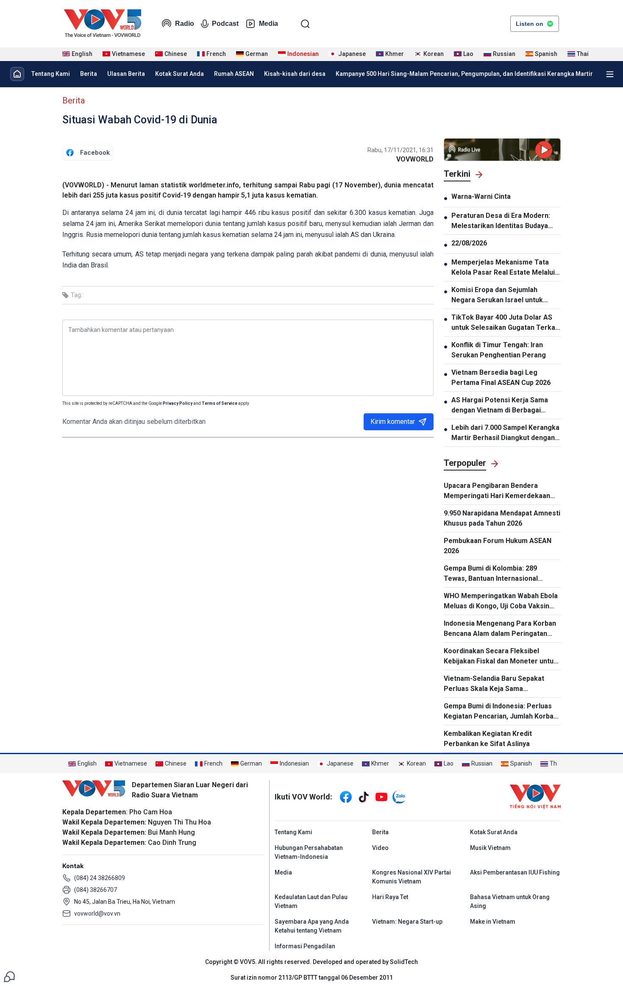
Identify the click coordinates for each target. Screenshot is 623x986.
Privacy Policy (177, 403)
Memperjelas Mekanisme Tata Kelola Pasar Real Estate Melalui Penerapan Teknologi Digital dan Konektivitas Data (503, 268)
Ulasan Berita (126, 73)
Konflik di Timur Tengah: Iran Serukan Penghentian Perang (498, 350)
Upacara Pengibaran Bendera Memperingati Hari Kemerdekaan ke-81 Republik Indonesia (497, 491)
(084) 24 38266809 (99, 878)
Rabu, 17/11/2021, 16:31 (400, 150)
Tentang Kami (50, 73)
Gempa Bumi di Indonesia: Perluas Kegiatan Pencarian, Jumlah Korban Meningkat (500, 711)
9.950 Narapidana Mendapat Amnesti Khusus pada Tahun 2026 (502, 518)
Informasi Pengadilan (305, 946)
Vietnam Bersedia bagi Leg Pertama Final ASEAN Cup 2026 (501, 377)
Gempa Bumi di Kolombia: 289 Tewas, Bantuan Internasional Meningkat (491, 574)
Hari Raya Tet (390, 897)
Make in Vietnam (492, 921)
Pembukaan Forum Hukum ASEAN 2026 (497, 546)
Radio (184, 23)
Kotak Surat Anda (179, 73)
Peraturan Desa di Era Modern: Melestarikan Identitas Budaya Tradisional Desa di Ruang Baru (501, 221)
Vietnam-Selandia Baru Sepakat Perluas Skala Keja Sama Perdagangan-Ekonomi (494, 684)
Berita (88, 73)
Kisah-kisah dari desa (294, 73)
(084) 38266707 (95, 889)
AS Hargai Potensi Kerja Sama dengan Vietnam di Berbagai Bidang (499, 405)
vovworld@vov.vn (97, 913)
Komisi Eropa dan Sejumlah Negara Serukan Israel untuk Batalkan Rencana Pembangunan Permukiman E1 (503, 295)
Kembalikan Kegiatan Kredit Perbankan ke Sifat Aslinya (488, 739)
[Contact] (9, 976)
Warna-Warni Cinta (481, 196)
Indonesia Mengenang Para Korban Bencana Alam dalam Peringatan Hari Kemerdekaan (500, 629)
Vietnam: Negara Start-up (407, 921)
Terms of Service (219, 403)
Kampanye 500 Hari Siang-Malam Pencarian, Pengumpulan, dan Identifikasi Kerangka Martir (464, 73)
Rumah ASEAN (234, 73)
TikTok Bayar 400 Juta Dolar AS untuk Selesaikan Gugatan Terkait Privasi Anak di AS (505, 323)
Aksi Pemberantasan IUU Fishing (515, 872)
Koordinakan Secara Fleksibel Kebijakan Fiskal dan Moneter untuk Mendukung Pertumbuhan (500, 656)
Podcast (225, 23)
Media (268, 23)
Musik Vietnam (490, 847)
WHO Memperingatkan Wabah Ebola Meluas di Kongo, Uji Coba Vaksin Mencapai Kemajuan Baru (501, 601)
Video (380, 847)
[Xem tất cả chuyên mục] (610, 74)
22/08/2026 (469, 243)
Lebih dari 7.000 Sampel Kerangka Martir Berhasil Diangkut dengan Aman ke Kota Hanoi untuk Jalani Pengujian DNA (505, 433)
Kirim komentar (392, 422)
